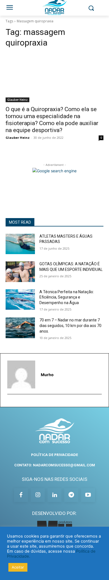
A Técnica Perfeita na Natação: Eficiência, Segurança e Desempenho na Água (66, 297)
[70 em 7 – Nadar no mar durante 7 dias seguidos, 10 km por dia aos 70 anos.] (20, 328)
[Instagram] (38, 495)
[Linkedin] (54, 495)
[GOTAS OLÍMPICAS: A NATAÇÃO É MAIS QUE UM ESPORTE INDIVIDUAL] (20, 271)
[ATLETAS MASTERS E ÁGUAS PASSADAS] (20, 244)
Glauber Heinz (17, 100)
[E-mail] (10, 403)
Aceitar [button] (18, 567)
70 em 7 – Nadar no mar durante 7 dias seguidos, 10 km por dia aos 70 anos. (70, 325)
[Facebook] (21, 495)
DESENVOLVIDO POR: (54, 513)
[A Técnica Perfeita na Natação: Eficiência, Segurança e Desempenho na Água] (20, 299)
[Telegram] (71, 495)
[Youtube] (88, 495)
